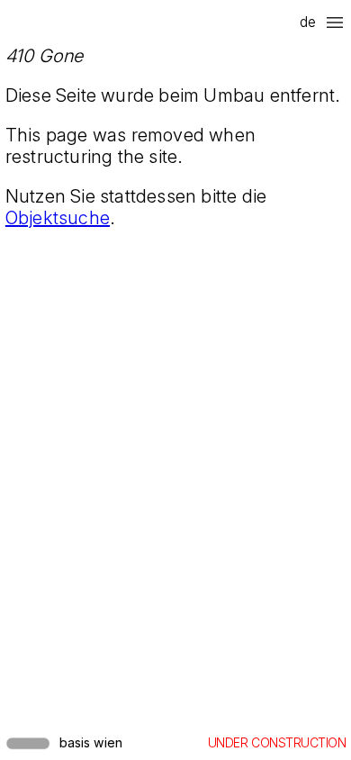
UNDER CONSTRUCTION (277, 742)
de (308, 22)
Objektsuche (57, 218)
